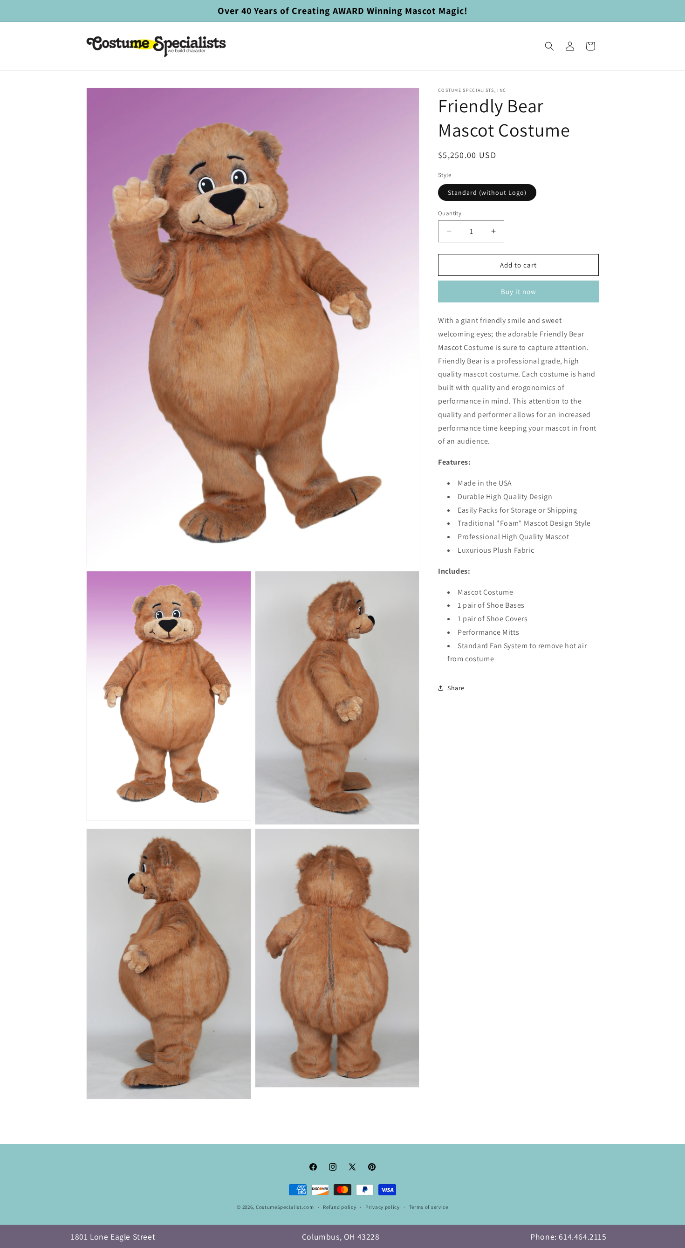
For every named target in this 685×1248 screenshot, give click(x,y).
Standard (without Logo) (487, 192)
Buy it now (518, 291)
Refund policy (339, 1207)
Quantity (449, 213)
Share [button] (456, 687)
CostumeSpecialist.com (285, 1207)
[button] (549, 46)
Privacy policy (382, 1207)
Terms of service (428, 1207)
